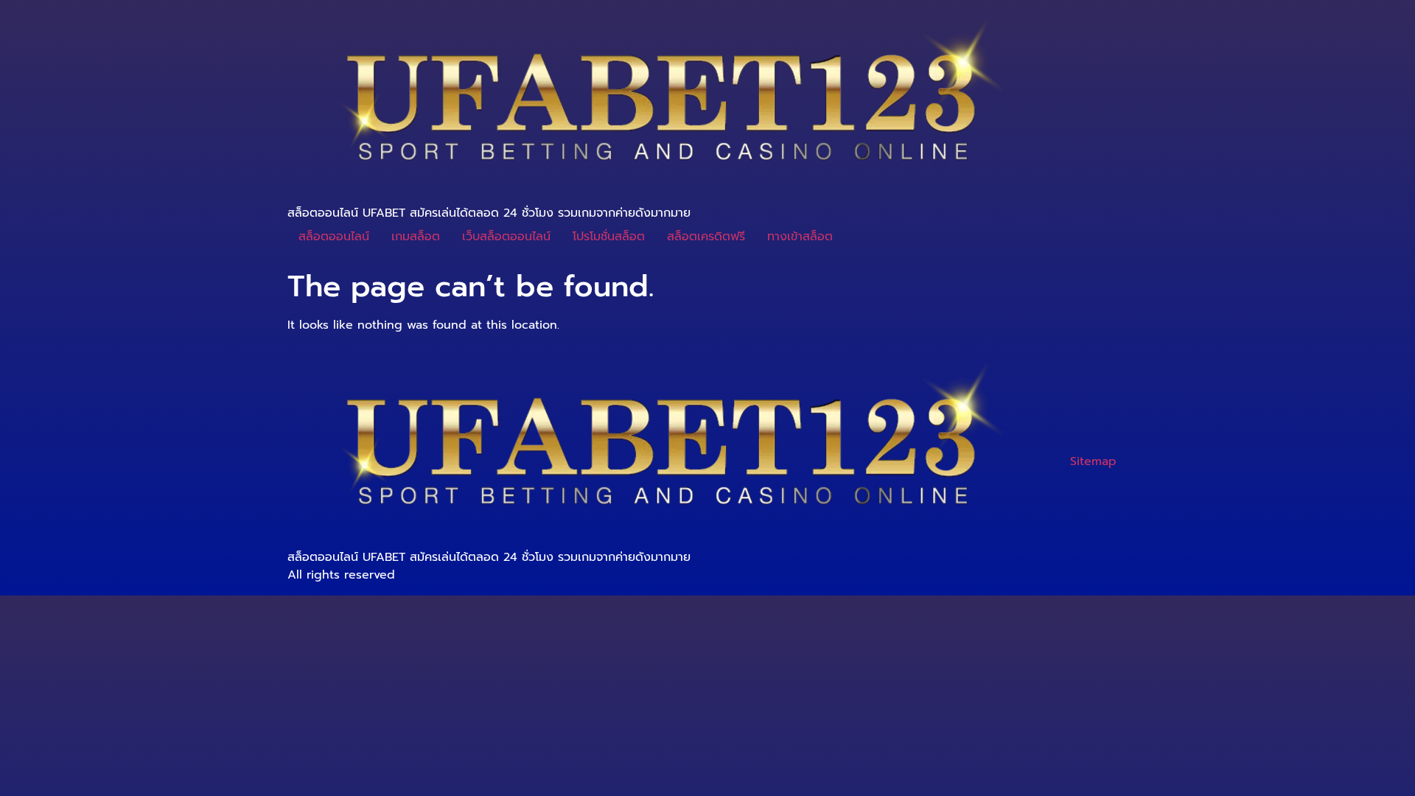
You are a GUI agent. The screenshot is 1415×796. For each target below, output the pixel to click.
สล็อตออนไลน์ (333, 236)
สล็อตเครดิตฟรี (706, 236)
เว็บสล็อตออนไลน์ (506, 236)
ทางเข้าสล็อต (800, 236)
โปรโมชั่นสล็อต (609, 236)
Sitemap (1093, 461)
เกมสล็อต (415, 236)
